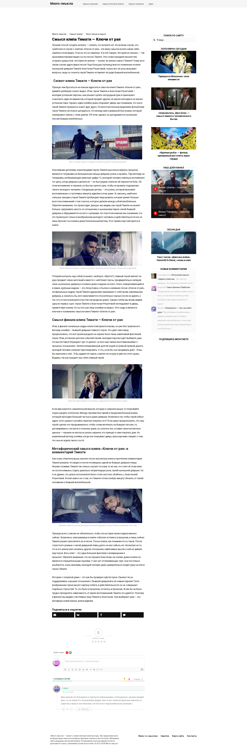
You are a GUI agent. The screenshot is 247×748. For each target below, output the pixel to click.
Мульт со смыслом (147, 736)
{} (97, 669)
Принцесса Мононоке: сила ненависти (173, 78)
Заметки (165, 736)
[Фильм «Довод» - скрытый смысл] (172, 181)
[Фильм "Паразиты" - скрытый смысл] (172, 206)
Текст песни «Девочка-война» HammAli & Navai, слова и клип (174, 258)
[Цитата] (87, 669)
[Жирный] (65, 669)
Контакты (192, 736)
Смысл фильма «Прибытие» (178, 287)
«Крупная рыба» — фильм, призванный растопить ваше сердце (174, 155)
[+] (101, 669)
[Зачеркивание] (76, 669)
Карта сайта (178, 736)
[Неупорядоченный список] (83, 669)
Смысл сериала (136, 4)
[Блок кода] (90, 669)
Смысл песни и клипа (113, 4)
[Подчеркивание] (72, 669)
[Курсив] (69, 669)
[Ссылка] (94, 669)
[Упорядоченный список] (80, 669)
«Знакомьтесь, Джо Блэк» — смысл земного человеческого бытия (173, 116)
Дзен (150, 4)
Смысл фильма (90, 4)
